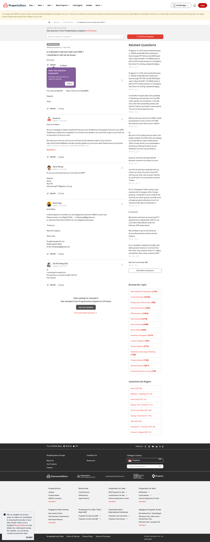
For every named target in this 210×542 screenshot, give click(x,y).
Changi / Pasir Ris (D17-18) (141, 416)
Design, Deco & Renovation (143, 302)
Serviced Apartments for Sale (119, 498)
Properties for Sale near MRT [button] (89, 516)
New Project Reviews (55, 519)
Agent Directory (84, 498)
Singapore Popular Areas (150, 509)
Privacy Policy (19, 525)
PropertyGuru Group (56, 455)
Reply (61, 109)
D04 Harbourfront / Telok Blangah (150, 513)
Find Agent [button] (78, 5)
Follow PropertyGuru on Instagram (148, 446)
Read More (51, 150)
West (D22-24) (136, 421)
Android (68, 446)
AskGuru (51, 492)
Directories (83, 488)
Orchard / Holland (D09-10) (141, 432)
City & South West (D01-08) (141, 410)
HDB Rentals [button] (143, 492)
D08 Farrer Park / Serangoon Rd (149, 522)
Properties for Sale (117, 488)
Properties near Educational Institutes (118, 510)
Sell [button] (49, 5)
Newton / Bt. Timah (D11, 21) (142, 405)
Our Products (52, 464)
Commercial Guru (57, 476)
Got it (69, 84)
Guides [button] (89, 5)
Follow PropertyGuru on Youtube (152, 446)
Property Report (138, 476)
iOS (76, 446)
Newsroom (91, 461)
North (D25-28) (136, 388)
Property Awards (86, 476)
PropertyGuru (54, 488)
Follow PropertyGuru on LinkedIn (156, 446)
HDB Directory (83, 495)
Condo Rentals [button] (144, 495)
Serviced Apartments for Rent (149, 498)
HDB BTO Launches (54, 498)
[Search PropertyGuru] (160, 466)
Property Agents (140, 346)
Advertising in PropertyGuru (144, 292)
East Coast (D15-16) (138, 399)
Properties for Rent (147, 488)
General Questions (140, 308)
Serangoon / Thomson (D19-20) (143, 427)
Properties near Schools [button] (117, 519)
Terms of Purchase (103, 536)
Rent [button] (40, 5)
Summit (115, 476)
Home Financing (139, 324)
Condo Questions (140, 297)
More (98, 5)
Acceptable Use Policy (55, 536)
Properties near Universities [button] (118, 516)
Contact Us (92, 455)
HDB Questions (53, 44)
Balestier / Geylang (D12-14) (141, 394)
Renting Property (140, 366)
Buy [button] (31, 5)
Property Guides (53, 495)
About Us (50, 461)
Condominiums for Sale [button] (117, 495)
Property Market (140, 360)
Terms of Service (72, 536)
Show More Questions (145, 270)
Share (64, 66)
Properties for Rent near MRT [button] (89, 519)
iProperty (157, 476)
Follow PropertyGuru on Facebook (145, 446)
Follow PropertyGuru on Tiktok (162, 446)
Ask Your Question (86, 307)
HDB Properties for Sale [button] (117, 492)
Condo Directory (84, 492)
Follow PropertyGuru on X (160, 446)
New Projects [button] (62, 5)
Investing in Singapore (142, 335)
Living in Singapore (140, 341)
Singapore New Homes (58, 509)
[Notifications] (194, 5)
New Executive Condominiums (58, 516)
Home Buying (139, 319)
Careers (50, 468)
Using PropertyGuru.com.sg (143, 371)
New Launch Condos (55, 513)
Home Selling (138, 330)
